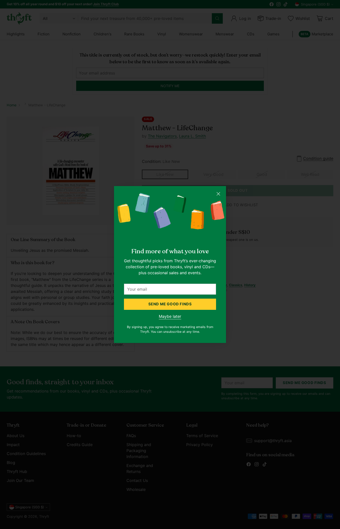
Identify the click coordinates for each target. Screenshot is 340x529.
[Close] (218, 193)
